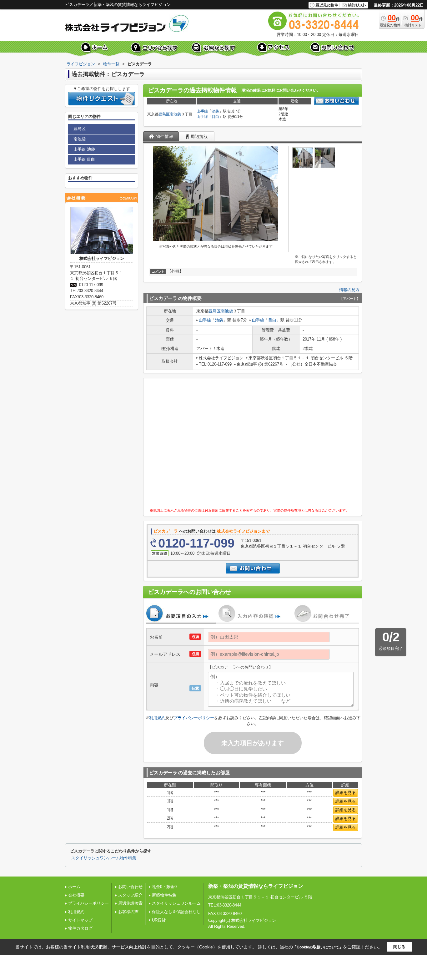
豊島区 (164, 114)
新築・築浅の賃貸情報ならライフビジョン (255, 886)
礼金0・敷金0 (164, 886)
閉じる (399, 946)
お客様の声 (128, 911)
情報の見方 (349, 289)
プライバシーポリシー (193, 717)
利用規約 (157, 717)
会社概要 (76, 895)
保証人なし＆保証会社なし (176, 911)
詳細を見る (345, 792)
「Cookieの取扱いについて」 (318, 947)
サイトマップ (80, 920)
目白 (215, 116)
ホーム (74, 886)
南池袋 (175, 114)
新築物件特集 (164, 895)
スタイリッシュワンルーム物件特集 (103, 858)
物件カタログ (80, 928)
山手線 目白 (84, 159)
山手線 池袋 (84, 149)
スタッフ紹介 (130, 895)
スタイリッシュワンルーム (176, 903)
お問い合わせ (130, 886)
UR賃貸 (159, 920)
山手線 (202, 111)
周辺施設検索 (130, 903)
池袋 (215, 111)
